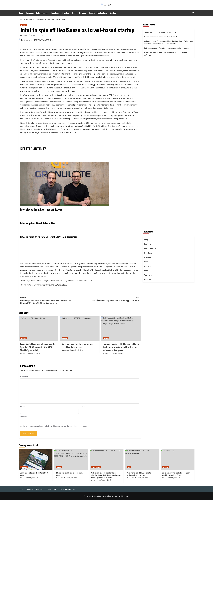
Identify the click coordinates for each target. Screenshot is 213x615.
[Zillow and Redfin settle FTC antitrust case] (35, 459)
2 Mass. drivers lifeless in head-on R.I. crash (160, 37)
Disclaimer (40, 489)
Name (23, 407)
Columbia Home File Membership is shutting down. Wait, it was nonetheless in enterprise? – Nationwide (168, 42)
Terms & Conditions (67, 489)
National (82, 13)
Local (74, 13)
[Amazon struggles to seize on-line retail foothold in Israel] (80, 328)
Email (83, 407)
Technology (102, 13)
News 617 (25, 35)
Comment (25, 376)
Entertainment (42, 13)
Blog (146, 240)
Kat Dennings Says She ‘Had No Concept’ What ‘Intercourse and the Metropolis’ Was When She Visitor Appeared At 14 (45, 300)
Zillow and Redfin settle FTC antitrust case (161, 32)
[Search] (193, 13)
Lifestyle (65, 13)
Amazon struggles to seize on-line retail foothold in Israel (77, 345)
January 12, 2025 (36, 35)
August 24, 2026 (34, 353)
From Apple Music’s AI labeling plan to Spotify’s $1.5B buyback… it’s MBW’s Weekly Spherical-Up (37, 347)
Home (21, 13)
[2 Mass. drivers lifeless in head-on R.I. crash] (71, 459)
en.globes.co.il (69, 280)
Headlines (55, 13)
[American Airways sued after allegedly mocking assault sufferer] (177, 459)
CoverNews (113, 496)
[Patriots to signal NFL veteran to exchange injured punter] (142, 459)
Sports (92, 13)
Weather (113, 13)
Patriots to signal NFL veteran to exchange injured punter (166, 48)
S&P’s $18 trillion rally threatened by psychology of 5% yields (115, 299)
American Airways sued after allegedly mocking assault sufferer (165, 53)
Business (30, 13)
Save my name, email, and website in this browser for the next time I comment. (55, 426)
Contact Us (30, 489)
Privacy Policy (52, 489)
